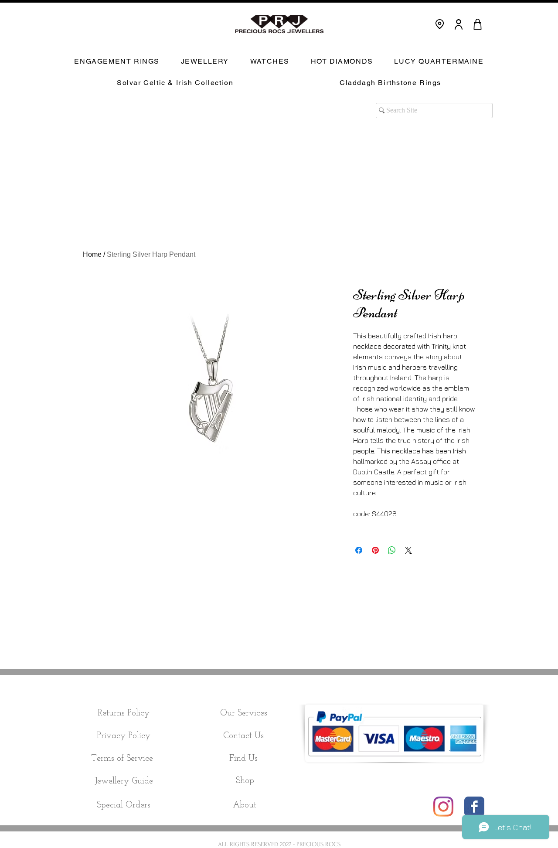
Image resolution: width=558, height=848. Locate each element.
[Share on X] (408, 550)
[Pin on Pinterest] (375, 550)
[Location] (439, 24)
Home (92, 254)
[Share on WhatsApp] (392, 550)
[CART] (477, 24)
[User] (458, 24)
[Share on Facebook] (359, 550)
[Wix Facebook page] (474, 807)
